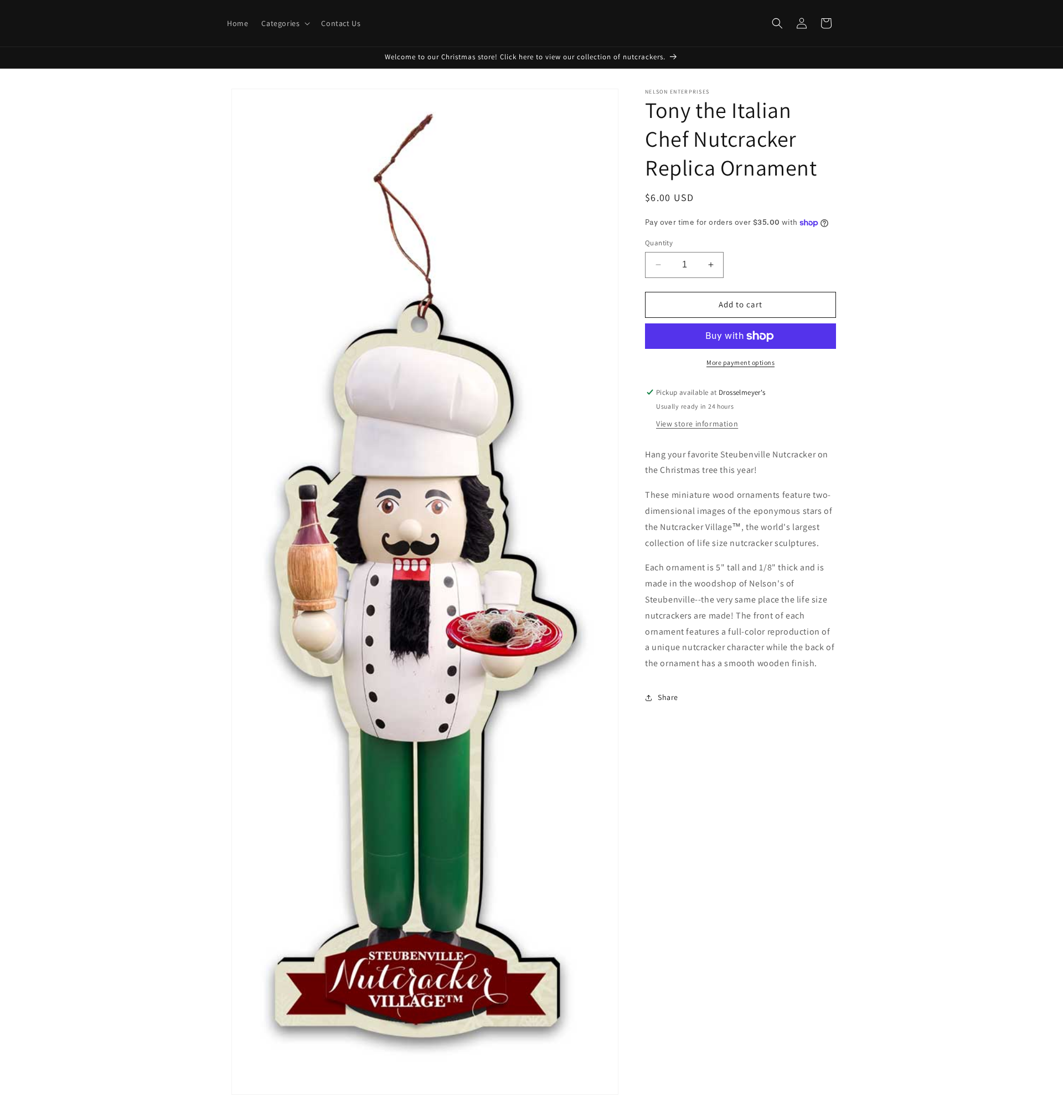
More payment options (740, 362)
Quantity (659, 243)
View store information (697, 424)
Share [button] (668, 697)
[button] (284, 23)
